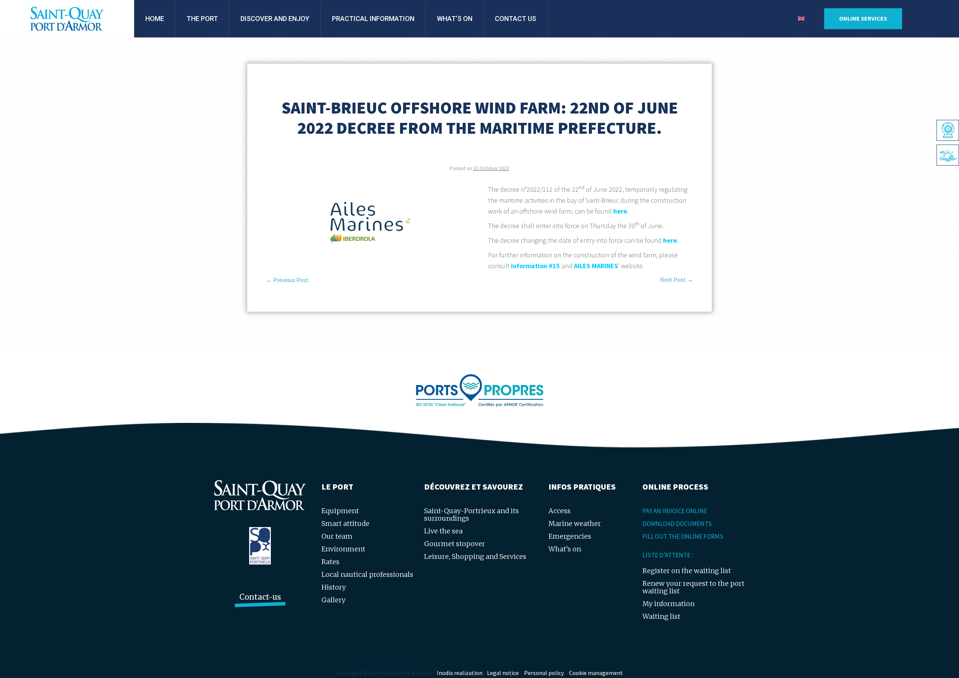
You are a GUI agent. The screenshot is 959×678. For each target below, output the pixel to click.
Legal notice (503, 673)
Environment (343, 549)
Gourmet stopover (454, 543)
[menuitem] (801, 19)
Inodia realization (459, 673)
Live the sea (443, 531)
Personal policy (544, 673)
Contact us (515, 18)
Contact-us (260, 597)
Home (154, 18)
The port (202, 18)
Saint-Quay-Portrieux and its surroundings (471, 514)
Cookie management (596, 673)
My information (668, 603)
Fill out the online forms (682, 536)
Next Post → (676, 279)
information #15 (535, 265)
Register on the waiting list (686, 570)
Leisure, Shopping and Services (475, 556)
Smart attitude (345, 523)
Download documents (677, 524)
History (333, 587)
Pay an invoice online (674, 511)
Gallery (333, 600)
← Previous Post (287, 280)
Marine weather (574, 523)
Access (559, 510)
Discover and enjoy (274, 18)
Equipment (340, 510)
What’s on (454, 18)
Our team (337, 536)
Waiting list (661, 616)
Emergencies (569, 536)
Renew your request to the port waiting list (693, 587)
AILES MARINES (596, 265)
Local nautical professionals (367, 574)
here (620, 211)
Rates (330, 561)
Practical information (373, 18)
